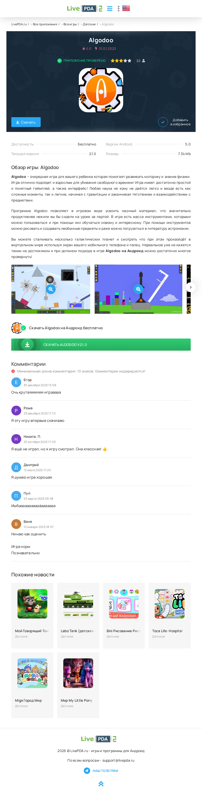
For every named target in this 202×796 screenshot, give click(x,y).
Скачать (28, 122)
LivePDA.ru (19, 24)
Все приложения (45, 24)
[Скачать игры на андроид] (84, 8)
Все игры (70, 24)
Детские (89, 24)
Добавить (180, 122)
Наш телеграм (105, 770)
